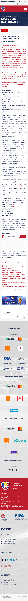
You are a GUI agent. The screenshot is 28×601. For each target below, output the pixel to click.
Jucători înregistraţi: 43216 (9, 539)
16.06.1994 (24, 519)
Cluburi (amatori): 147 (8, 537)
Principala (3, 16)
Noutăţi (9, 16)
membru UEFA (4, 519)
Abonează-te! (7, 1)
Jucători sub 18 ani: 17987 (9, 543)
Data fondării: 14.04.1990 (9, 534)
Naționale (14, 16)
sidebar (4, 30)
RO (23, 4)
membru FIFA (18, 519)
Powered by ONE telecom (22, 596)
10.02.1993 (3, 520)
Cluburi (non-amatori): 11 (9, 541)
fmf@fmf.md (7, 582)
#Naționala (7, 312)
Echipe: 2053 (6, 536)
